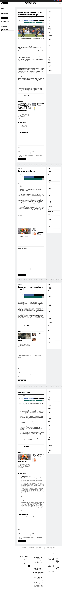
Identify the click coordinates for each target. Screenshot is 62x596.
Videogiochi (50, 70)
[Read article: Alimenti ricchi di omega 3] (24, 231)
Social (49, 226)
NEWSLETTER (5, 3)
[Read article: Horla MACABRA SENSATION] (24, 106)
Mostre (49, 39)
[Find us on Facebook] (54, 1)
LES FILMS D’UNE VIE (37, 565)
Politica (50, 12)
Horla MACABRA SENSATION (5, 21)
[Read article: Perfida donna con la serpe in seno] (34, 229)
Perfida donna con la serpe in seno (39, 587)
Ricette (49, 328)
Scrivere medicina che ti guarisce (5, 23)
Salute (49, 59)
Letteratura (50, 42)
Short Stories (50, 206)
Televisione (50, 29)
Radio (49, 222)
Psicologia (50, 60)
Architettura (50, 35)
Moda (48, 209)
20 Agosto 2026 (39, 105)
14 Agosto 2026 (39, 339)
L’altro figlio (2, 8)
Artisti (49, 20)
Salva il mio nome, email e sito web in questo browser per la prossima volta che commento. (30, 156)
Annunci (49, 72)
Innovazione (50, 65)
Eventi (49, 23)
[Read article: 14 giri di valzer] (34, 339)
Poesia (49, 323)
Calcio (33, 17)
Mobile (49, 343)
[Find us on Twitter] (55, 1)
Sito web (33, 151)
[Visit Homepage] (31, 3)
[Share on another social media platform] (43, 22)
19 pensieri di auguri (4, 26)
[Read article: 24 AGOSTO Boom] (24, 336)
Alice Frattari (23, 174)
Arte (48, 192)
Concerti (50, 180)
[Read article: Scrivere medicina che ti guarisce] (34, 104)
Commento (20, 251)
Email (19, 151)
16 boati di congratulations (38, 582)
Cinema (50, 189)
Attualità (31, 17)
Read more (21, 118)
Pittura (49, 195)
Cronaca (50, 11)
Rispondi (23, 510)
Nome (19, 147)
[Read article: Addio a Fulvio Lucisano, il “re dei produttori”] (34, 335)
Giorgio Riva (23, 17)
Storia (49, 45)
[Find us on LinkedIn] (58, 1)
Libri (49, 46)
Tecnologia (49, 62)
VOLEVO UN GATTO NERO (37, 580)
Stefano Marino (21, 236)
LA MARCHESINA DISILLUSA (38, 577)
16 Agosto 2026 (39, 230)
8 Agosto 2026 (39, 234)
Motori (49, 66)
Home (19, 168)
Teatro (49, 32)
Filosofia (50, 202)
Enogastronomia (50, 52)
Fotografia (50, 38)
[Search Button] (60, 6)
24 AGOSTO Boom (21, 340)
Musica (49, 19)
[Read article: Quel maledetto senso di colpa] (34, 233)
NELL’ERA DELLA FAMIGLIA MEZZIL (38, 572)
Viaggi (49, 26)
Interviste (50, 299)
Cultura (35, 17)
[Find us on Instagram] (57, 1)
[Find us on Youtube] (60, 1)
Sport (37, 17)
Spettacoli (49, 28)
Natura (49, 57)
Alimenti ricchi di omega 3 (22, 235)
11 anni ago (27, 17)
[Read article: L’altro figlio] (34, 109)
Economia (50, 172)
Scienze (49, 214)
